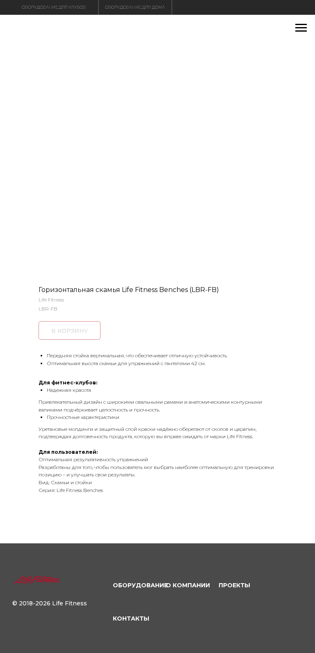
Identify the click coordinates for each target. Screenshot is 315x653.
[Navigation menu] (301, 28)
